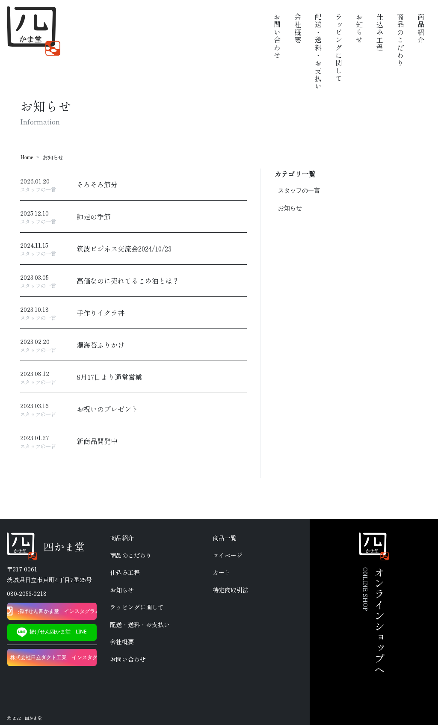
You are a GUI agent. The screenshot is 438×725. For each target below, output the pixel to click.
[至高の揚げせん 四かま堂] (33, 31)
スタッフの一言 (299, 190)
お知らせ (290, 208)
